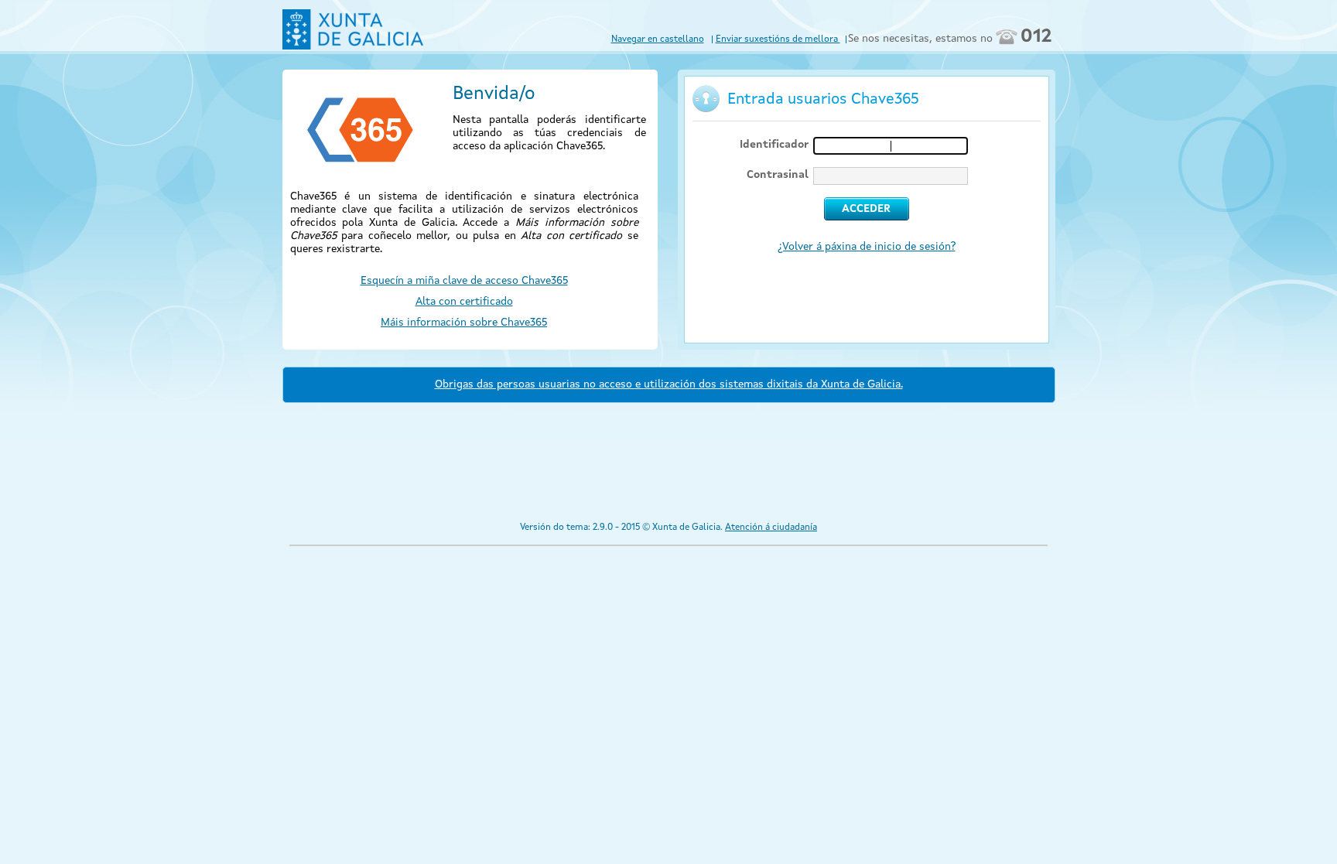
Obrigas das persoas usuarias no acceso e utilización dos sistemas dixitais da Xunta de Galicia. (669, 384)
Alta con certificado (464, 301)
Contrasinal (778, 174)
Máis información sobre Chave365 (464, 322)
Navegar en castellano (657, 39)
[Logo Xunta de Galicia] (352, 29)
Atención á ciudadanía (771, 527)
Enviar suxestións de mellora (778, 39)
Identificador (774, 144)
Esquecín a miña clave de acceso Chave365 (464, 280)
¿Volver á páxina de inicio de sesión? (867, 246)
